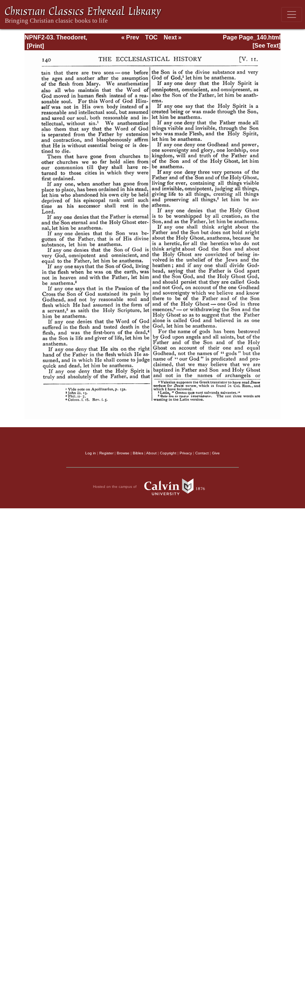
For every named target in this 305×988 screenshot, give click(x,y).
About (151, 453)
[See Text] (266, 45)
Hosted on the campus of (115, 487)
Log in (90, 453)
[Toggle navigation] (291, 14)
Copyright (168, 453)
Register (106, 453)
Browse (123, 453)
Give (216, 453)
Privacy (186, 453)
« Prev (130, 37)
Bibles (138, 453)
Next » (173, 37)
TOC (151, 37)
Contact (202, 453)
